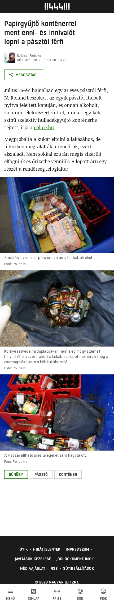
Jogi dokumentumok (75, 559)
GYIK (24, 549)
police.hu (44, 127)
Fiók (103, 598)
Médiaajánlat (32, 568)
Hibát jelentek (46, 549)
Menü (10, 598)
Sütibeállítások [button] (78, 568)
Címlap (34, 598)
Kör (80, 598)
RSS (54, 568)
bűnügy (23, 60)
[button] (16, 474)
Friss (57, 598)
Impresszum (77, 549)
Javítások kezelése (33, 559)
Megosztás (26, 75)
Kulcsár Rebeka (29, 56)
